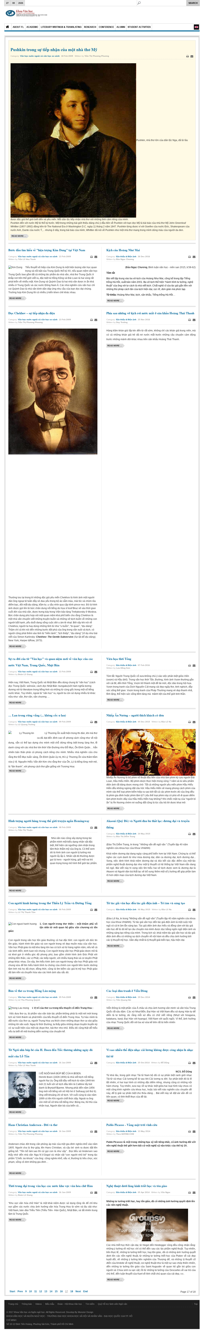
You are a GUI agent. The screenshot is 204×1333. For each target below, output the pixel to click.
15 (56, 1291)
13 (45, 1291)
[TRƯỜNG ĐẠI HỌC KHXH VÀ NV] (26, 14)
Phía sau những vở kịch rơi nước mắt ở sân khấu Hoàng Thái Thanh (150, 313)
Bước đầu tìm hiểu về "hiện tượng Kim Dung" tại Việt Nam (46, 250)
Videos (38, 1304)
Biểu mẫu (49, 1304)
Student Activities (139, 26)
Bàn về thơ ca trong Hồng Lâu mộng (32, 991)
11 (35, 1291)
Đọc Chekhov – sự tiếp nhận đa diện (31, 313)
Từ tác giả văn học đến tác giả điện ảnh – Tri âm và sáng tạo (145, 903)
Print (187, 56)
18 (71, 1291)
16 (61, 1291)
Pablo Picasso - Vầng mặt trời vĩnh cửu (131, 1125)
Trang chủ (13, 1304)
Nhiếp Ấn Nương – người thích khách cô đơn (135, 715)
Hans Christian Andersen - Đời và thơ (32, 1125)
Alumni (121, 26)
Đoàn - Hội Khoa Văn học (70, 1304)
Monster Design (85, 1312)
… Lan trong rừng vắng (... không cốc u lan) (37, 715)
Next (78, 1291)
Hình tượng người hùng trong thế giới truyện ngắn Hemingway (48, 821)
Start (12, 1291)
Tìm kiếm (89, 1304)
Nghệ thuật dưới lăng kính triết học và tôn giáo (136, 1186)
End (85, 1291)
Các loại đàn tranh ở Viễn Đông (127, 991)
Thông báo (27, 1304)
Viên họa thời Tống (118, 659)
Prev (20, 1291)
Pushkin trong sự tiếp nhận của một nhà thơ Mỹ (54, 50)
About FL (18, 26)
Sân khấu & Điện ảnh (126, 256)
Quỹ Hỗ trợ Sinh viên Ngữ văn (112, 1304)
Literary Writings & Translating (61, 26)
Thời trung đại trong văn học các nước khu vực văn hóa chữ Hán (50, 1186)
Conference (106, 26)
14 (51, 1291)
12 (40, 1291)
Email (191, 56)
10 (30, 1291)
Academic (32, 26)
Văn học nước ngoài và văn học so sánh (40, 56)
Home (8, 26)
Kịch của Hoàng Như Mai (123, 250)
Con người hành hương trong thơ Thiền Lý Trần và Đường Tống (50, 903)
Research (90, 26)
